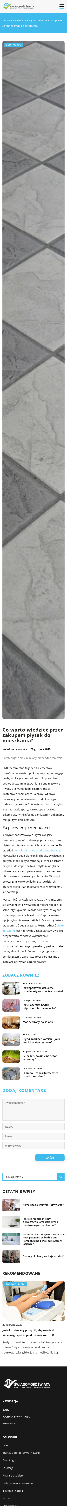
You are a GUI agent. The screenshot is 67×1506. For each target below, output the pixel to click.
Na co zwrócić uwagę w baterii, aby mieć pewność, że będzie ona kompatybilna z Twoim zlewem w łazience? (44, 1239)
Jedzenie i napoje (13, 1491)
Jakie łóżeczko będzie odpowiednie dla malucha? (39, 1006)
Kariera (7, 1498)
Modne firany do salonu (38, 1022)
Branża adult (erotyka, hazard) (21, 1452)
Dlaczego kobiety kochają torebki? (43, 1256)
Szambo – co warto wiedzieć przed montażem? (40, 1074)
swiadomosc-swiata (14, 749)
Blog (5, 1409)
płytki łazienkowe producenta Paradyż (37, 850)
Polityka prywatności (16, 1416)
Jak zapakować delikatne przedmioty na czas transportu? (43, 989)
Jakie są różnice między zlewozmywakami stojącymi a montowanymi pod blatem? (40, 1222)
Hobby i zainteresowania (18, 1483)
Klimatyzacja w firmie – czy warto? (43, 1204)
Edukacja (8, 1468)
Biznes (6, 1445)
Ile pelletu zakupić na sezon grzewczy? (40, 1057)
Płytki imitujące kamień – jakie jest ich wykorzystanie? (41, 1040)
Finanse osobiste (13, 1475)
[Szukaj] (61, 1177)
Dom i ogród (13, 44)
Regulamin (9, 1423)
